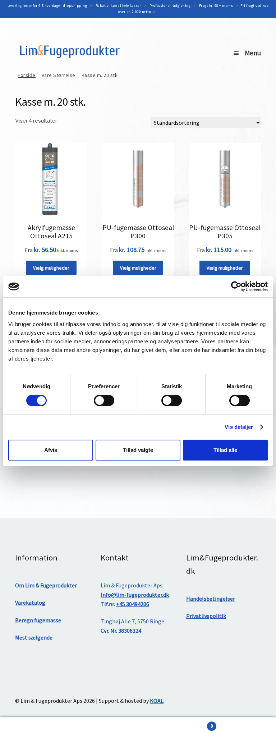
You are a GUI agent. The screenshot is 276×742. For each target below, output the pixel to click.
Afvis (50, 450)
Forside (27, 75)
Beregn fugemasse (38, 620)
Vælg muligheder (51, 268)
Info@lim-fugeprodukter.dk (135, 594)
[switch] (104, 400)
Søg (69, 730)
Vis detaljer (239, 427)
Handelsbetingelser (210, 598)
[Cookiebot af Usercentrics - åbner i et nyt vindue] (236, 286)
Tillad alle (225, 450)
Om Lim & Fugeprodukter (46, 585)
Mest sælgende (33, 637)
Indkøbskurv (175, 723)
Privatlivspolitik (206, 615)
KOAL (157, 700)
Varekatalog (30, 602)
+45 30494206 (132, 604)
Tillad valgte (138, 450)
